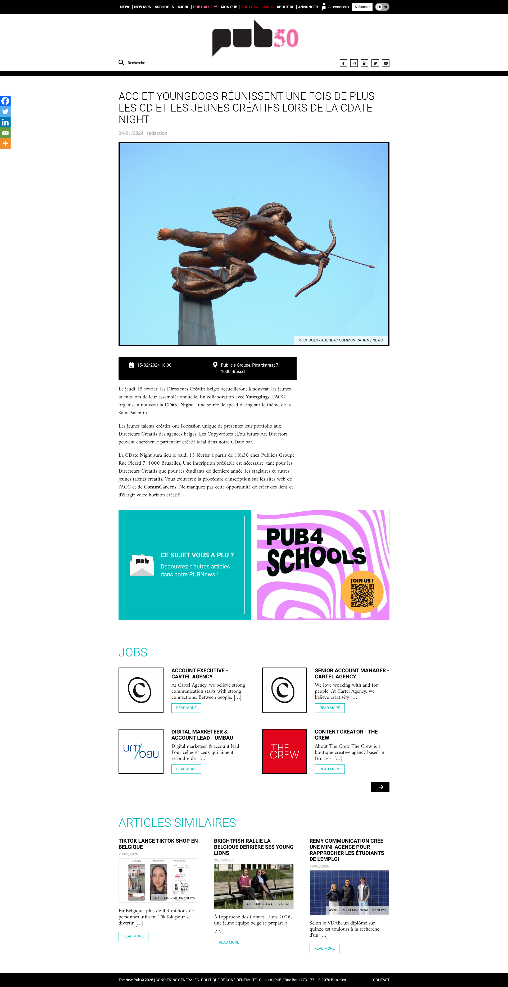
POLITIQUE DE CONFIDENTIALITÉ (229, 980)
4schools (164, 7)
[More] (5, 143)
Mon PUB (229, 7)
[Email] (5, 132)
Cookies (265, 980)
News (125, 7)
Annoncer (308, 7)
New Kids (142, 7)
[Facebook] (343, 63)
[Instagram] (354, 63)
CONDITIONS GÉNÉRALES (177, 980)
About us (285, 7)
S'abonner (362, 7)
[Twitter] (375, 63)
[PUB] (255, 43)
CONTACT (381, 980)
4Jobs (183, 7)
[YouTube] (385, 63)
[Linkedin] (5, 122)
